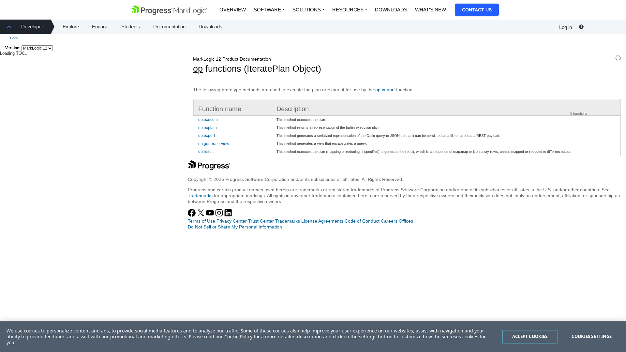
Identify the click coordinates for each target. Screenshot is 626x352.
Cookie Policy (238, 336)
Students (130, 26)
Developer (32, 26)
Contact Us (477, 9)
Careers (389, 221)
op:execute (208, 119)
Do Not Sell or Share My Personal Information (235, 226)
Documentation (169, 26)
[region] (313, 336)
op (198, 69)
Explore (71, 26)
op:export (206, 135)
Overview (232, 9)
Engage (100, 26)
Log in (565, 27)
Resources (348, 9)
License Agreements (322, 221)
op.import (385, 89)
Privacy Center (231, 221)
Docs (14, 38)
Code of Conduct (362, 221)
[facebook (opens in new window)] (192, 215)
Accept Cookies (530, 336)
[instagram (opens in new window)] (219, 215)
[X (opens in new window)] (201, 215)
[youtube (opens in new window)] (210, 215)
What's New (430, 9)
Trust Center (261, 221)
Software (267, 9)
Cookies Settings (592, 336)
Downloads (391, 9)
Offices (406, 221)
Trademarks (200, 195)
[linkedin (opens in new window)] (228, 215)
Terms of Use (201, 221)
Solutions (306, 9)
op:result (206, 151)
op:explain (207, 127)
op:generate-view (213, 143)
